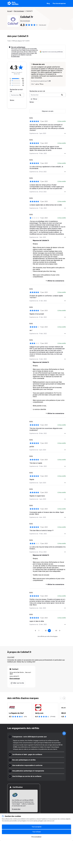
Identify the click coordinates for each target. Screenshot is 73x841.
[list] (36, 711)
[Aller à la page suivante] (59, 630)
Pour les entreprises (59, 3)
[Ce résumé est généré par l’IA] (49, 81)
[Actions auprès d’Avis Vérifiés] (65, 133)
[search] (20, 95)
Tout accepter (36, 827)
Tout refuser (36, 832)
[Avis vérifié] (58, 121)
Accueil (9, 11)
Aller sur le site (18, 683)
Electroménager (19, 11)
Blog (48, 3)
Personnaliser (36, 837)
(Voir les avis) (42, 25)
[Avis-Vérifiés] (13, 3)
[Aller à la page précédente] (35, 630)
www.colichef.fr (14, 676)
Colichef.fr (29, 11)
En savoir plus (15, 56)
